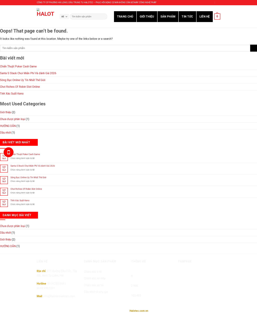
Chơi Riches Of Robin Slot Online (20, 86)
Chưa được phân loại (12, 119)
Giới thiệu (5, 112)
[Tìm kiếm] (104, 17)
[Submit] (253, 48)
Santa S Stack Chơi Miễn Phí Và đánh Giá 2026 (28, 73)
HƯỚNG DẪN (8, 126)
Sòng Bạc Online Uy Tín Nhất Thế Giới (22, 80)
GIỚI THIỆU (147, 16)
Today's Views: (140, 280)
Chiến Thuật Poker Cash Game (18, 66)
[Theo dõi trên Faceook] (191, 2)
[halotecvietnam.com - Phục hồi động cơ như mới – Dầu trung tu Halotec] (45, 16)
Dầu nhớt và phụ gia (96, 291)
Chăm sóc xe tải (94, 285)
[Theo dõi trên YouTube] (210, 2)
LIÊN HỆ (204, 16)
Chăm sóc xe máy (95, 278)
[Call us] (204, 2)
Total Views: (138, 290)
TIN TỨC (187, 16)
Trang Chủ (125, 16)
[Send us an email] (197, 2)
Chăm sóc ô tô (93, 271)
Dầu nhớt (5, 132)
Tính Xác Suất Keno (12, 93)
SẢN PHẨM (168, 16)
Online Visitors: (141, 270)
